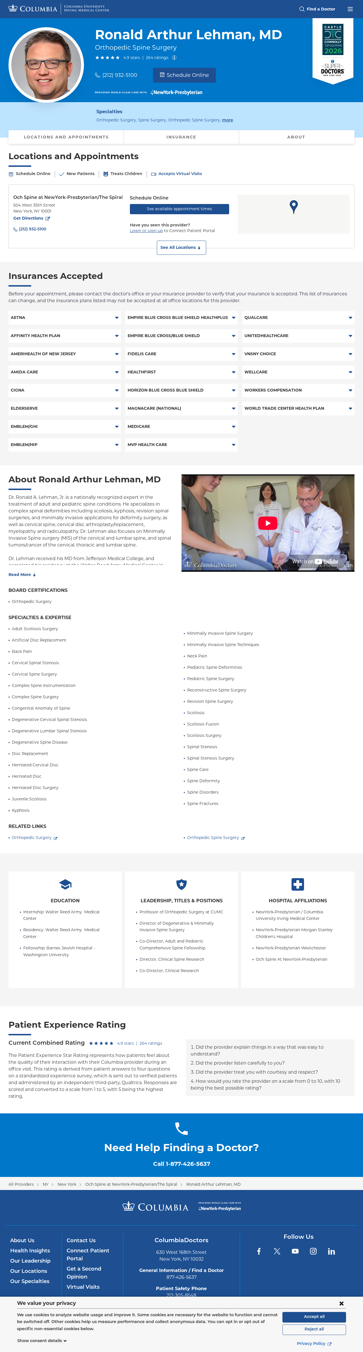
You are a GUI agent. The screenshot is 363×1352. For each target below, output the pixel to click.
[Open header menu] (350, 8)
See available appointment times (179, 208)
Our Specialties (29, 1281)
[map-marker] (294, 207)
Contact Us (81, 1241)
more (227, 120)
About (296, 137)
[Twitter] (277, 1251)
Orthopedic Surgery (32, 837)
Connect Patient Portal (88, 1255)
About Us (22, 1241)
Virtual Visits (83, 1287)
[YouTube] (295, 1251)
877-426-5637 (181, 1277)
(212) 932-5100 (119, 75)
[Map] (294, 214)
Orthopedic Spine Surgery (213, 837)
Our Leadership (30, 1261)
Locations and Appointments (66, 137)
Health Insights (30, 1251)
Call (181, 1163)
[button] (181, 248)
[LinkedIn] (331, 1251)
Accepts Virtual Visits (180, 174)
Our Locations (28, 1271)
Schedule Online (188, 75)
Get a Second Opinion (84, 1273)
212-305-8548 (181, 1295)
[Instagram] (313, 1251)
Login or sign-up (146, 230)
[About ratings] (175, 57)
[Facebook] (259, 1251)
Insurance (181, 137)
